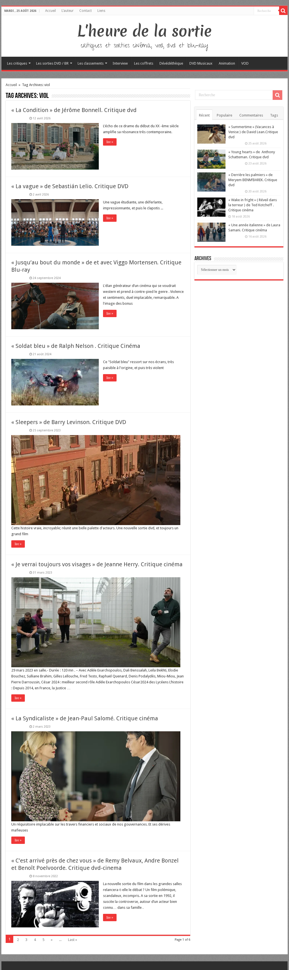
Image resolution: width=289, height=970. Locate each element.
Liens (101, 11)
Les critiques (17, 63)
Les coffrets (143, 63)
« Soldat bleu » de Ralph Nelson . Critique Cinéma (75, 346)
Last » (72, 940)
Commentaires (251, 115)
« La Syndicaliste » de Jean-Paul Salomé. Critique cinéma (84, 718)
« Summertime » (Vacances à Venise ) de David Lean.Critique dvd (253, 132)
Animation (227, 63)
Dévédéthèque (171, 63)
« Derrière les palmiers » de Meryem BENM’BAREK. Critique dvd (252, 180)
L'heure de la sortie (144, 31)
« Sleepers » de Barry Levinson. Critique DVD (68, 422)
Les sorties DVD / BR (52, 63)
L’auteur (68, 11)
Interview (120, 63)
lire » (109, 142)
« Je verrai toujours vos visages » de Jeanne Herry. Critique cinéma (97, 564)
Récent (204, 115)
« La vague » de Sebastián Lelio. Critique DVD (69, 186)
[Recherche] (283, 10)
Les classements (91, 63)
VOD (245, 63)
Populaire (224, 115)
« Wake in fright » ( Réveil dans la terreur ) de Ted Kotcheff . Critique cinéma (252, 205)
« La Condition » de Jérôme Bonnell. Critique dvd (74, 110)
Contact (85, 11)
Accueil (50, 11)
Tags (274, 115)
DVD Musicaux (201, 63)
